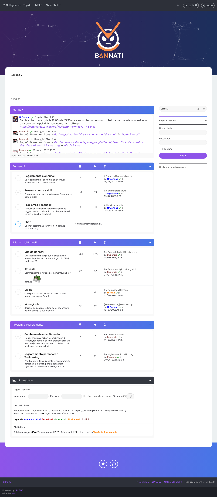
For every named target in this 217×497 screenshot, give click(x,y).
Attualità (30, 269)
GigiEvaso (112, 193)
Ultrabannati (74, 419)
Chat (27, 222)
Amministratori (32, 419)
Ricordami (118, 396)
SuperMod (47, 419)
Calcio (28, 289)
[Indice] (108, 39)
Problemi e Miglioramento (28, 324)
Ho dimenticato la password (97, 396)
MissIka (111, 292)
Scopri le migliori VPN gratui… (122, 269)
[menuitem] (38, 5)
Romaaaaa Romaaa (118, 290)
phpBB (18, 490)
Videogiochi (31, 304)
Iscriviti (26, 389)
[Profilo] (15, 119)
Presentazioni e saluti (38, 190)
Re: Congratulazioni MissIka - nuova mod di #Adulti (85, 134)
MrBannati (24, 117)
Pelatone (24, 150)
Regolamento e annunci (39, 175)
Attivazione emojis (113, 205)
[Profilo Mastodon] (114, 464)
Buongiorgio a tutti (117, 190)
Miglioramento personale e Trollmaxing (41, 355)
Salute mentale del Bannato (42, 334)
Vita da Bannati (129, 134)
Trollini (85, 419)
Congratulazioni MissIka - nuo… (123, 252)
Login (17, 389)
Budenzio (24, 131)
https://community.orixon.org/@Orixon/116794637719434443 (58, 126)
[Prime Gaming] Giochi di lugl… (119, 304)
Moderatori (60, 419)
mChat (17, 109)
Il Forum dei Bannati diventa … (119, 176)
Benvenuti (19, 166)
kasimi (14, 493)
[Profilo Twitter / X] (103, 464)
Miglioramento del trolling (120, 354)
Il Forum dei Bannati (25, 242)
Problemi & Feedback (37, 204)
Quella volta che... (117, 334)
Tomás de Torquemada (105, 432)
